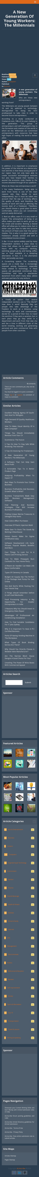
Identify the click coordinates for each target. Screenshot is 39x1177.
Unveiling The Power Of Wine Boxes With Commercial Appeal (19, 664)
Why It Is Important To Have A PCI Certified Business (19, 630)
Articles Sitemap (10, 1156)
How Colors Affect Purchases (16, 521)
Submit (28, 682)
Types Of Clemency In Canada (17, 572)
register (20, 395)
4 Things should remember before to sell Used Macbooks (19, 594)
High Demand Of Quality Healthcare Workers (19, 420)
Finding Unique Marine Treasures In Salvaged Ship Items (19, 515)
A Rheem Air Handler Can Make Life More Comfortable (19, 567)
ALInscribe (21, 1168)
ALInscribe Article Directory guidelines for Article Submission (19, 1123)
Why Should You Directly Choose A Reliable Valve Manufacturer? (19, 650)
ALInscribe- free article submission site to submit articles (19, 1137)
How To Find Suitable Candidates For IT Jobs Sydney (19, 623)
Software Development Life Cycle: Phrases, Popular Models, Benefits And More (19, 545)
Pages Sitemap (10, 1160)
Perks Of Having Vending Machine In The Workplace (19, 636)
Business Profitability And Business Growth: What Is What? (19, 490)
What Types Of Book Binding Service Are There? (19, 643)
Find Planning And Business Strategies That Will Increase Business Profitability (19, 507)
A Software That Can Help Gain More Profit (19, 463)
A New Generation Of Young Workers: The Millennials (19, 456)
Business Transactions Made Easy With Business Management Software (19, 498)
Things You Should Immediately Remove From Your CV (19, 434)
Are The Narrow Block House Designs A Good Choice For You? (19, 657)
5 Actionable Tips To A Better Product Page (19, 470)
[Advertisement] (19, 52)
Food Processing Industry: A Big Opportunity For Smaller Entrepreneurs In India (19, 601)
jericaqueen (12, 82)
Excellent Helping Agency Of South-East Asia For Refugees (19, 414)
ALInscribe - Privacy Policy (14, 1132)
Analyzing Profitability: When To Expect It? (19, 476)
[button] (34, 821)
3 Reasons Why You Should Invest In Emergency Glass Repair (19, 609)
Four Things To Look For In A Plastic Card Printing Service (19, 553)
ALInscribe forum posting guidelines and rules (19, 1117)
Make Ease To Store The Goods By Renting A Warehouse (19, 530)
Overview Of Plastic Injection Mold (19, 525)
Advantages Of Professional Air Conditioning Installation (19, 616)
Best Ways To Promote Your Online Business (19, 483)
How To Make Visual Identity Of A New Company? (19, 427)
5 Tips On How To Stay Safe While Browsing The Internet (19, 445)
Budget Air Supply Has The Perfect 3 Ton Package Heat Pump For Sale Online (19, 579)
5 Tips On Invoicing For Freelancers (19, 451)
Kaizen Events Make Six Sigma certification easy (19, 537)
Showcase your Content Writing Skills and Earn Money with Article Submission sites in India (19, 1110)
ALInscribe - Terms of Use (14, 1128)
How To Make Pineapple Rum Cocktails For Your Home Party (19, 560)
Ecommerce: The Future (14, 440)
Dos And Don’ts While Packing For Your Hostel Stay (19, 587)
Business (7, 86)
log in (12, 395)
